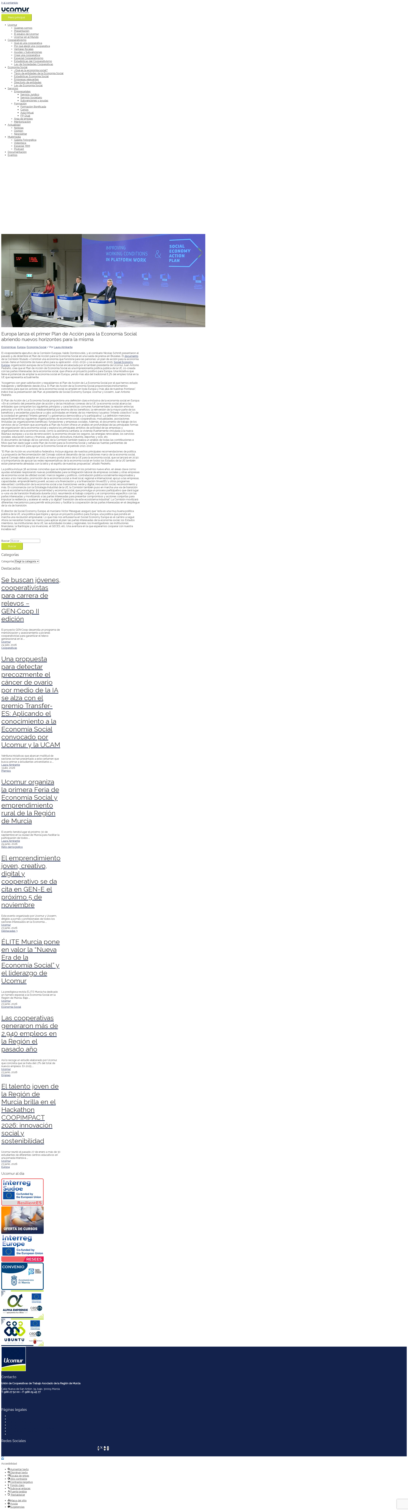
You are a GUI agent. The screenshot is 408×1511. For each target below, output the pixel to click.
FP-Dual (25, 115)
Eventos (12, 155)
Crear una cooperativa (27, 55)
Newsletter (20, 133)
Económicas (8, 347)
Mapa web (14, 1434)
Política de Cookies (19, 1425)
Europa (21, 347)
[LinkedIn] (105, 1448)
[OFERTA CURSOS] (31, 1220)
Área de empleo (23, 118)
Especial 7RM (22, 146)
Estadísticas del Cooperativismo (33, 61)
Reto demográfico (12, 847)
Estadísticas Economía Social (31, 76)
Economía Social (17, 67)
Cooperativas (9, 647)
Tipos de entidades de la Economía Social (38, 73)
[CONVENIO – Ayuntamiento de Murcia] (31, 1277)
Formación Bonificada (33, 106)
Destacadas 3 (9, 930)
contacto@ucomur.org (14, 1397)
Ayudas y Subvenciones (28, 52)
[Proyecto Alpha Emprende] (31, 1305)
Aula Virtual (27, 112)
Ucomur (12, 24)
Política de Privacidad (20, 1422)
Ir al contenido (9, 2)
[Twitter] (101, 1448)
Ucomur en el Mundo (26, 37)
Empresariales (22, 91)
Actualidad (14, 124)
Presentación (21, 30)
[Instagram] (108, 1448)
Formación (20, 103)
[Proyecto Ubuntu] (31, 1333)
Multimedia (14, 136)
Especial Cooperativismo (28, 58)
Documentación (17, 152)
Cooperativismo (17, 40)
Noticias (19, 127)
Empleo (6, 1075)
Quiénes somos (23, 27)
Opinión (18, 130)
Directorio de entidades (27, 82)
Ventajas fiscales (23, 49)
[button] (2, 1458)
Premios (6, 770)
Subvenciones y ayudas (34, 100)
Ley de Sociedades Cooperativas (33, 64)
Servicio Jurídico (29, 94)
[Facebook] (98, 1448)
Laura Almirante (10, 764)
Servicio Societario (31, 97)
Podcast (19, 149)
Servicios (13, 88)
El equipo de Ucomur (26, 34)
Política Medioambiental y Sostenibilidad (31, 1428)
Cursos (24, 109)
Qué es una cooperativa (28, 43)
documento (131, 356)
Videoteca (20, 142)
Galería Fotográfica (25, 139)
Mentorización (22, 121)
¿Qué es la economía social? (31, 70)
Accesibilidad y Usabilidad (23, 1431)
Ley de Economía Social (28, 85)
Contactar (13, 1415)
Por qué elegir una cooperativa (32, 46)
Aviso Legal (14, 1419)
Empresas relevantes (26, 79)
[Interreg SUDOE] (31, 1192)
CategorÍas (7, 561)
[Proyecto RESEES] (31, 1248)
